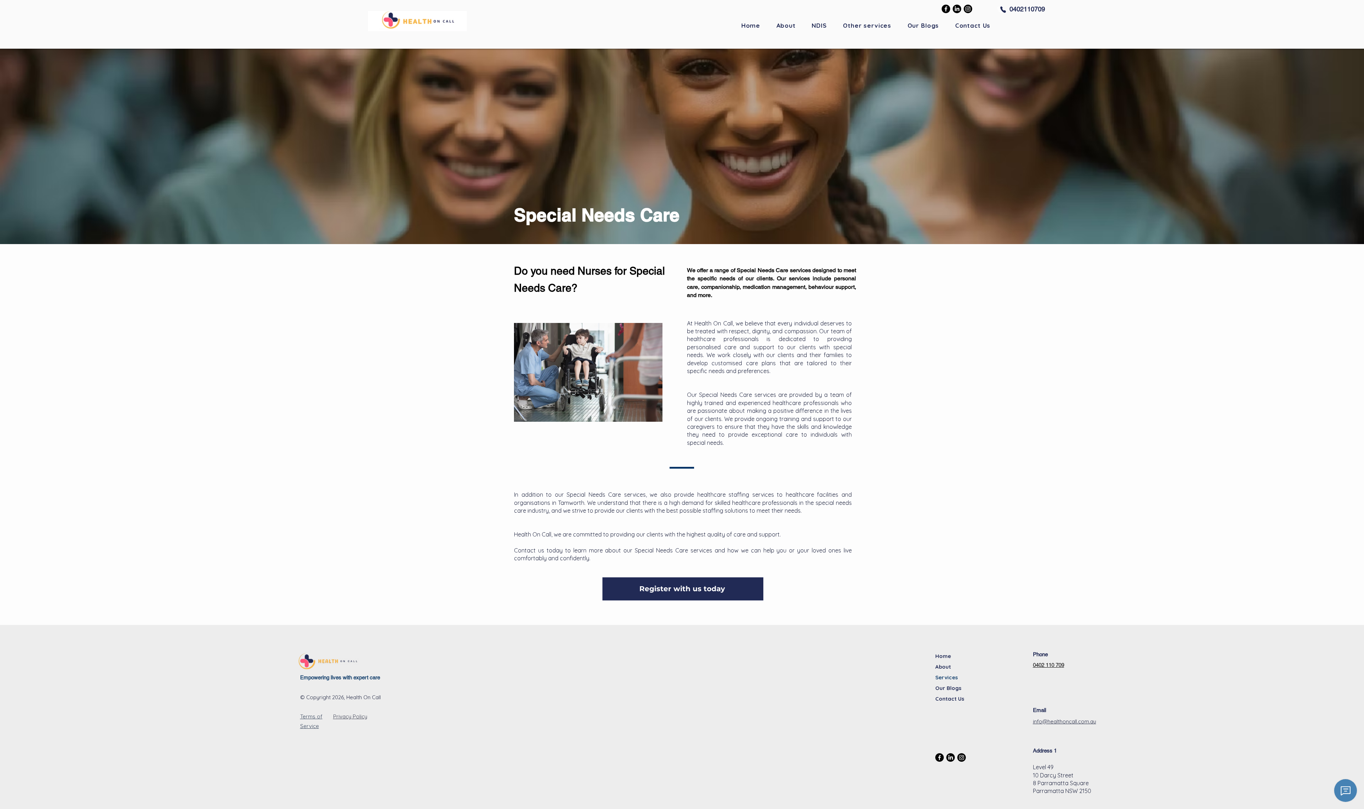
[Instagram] (968, 9)
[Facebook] (946, 9)
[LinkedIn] (957, 9)
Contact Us (949, 698)
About (943, 666)
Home (943, 656)
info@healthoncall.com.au (1064, 721)
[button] (867, 25)
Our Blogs (948, 688)
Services (946, 677)
